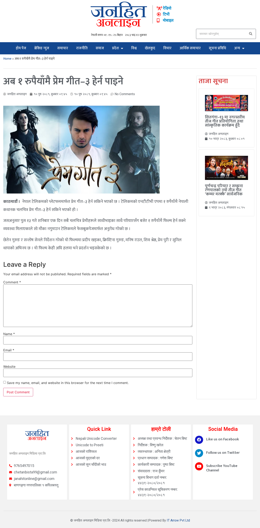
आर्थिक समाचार (190, 48)
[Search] (251, 34)
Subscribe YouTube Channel (221, 468)
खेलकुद (150, 48)
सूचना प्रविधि (217, 48)
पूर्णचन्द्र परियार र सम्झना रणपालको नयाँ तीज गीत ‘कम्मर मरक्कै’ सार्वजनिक (224, 190)
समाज (100, 48)
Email (8, 350)
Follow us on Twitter (223, 453)
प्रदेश (115, 48)
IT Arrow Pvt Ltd (178, 520)
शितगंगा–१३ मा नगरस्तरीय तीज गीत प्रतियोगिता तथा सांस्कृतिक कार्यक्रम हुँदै (225, 121)
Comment (12, 282)
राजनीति (82, 48)
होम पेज (21, 48)
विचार (167, 48)
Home (7, 58)
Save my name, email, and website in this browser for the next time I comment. (68, 382)
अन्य (237, 48)
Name (9, 334)
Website (9, 366)
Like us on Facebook (222, 439)
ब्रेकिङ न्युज (41, 48)
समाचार (62, 48)
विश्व (134, 48)
